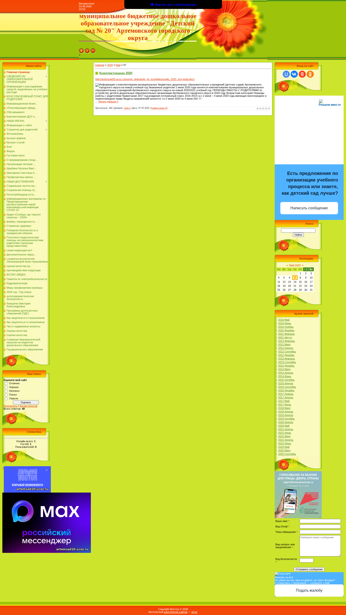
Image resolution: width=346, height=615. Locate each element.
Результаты (10, 406)
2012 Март (284, 344)
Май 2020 (295, 265)
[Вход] (93, 49)
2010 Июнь (284, 323)
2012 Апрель (285, 348)
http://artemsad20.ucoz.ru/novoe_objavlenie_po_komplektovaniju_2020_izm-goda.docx (145, 79)
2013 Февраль (286, 358)
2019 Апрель (285, 415)
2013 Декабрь (286, 365)
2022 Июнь (284, 443)
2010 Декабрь (286, 330)
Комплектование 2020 (115, 73)
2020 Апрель (285, 422)
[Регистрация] (87, 49)
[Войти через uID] (286, 74)
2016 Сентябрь (287, 386)
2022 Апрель (285, 439)
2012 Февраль (286, 341)
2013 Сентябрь (287, 362)
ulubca (127, 108)
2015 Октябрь (286, 379)
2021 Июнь (284, 432)
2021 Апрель (285, 429)
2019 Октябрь (286, 418)
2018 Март (284, 408)
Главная (99, 65)
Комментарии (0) (159, 108)
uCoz (194, 612)
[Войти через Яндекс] (302, 74)
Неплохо (14, 390)
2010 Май (284, 319)
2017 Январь (286, 393)
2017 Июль (284, 404)
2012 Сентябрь (287, 351)
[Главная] (81, 49)
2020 (110, 65)
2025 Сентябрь (287, 454)
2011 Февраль (286, 333)
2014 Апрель (285, 372)
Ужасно (13, 398)
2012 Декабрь (286, 355)
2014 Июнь (284, 376)
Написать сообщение (309, 208)
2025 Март (284, 450)
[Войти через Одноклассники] (310, 74)
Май (118, 65)
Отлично (14, 383)
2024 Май (284, 446)
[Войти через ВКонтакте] (294, 74)
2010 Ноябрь (286, 326)
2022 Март (284, 436)
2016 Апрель (285, 383)
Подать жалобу (309, 590)
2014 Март (284, 369)
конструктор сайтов (175, 612)
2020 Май (284, 425)
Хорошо (14, 387)
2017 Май (284, 401)
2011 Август (285, 337)
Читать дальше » (108, 101)
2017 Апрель (285, 397)
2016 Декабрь (286, 390)
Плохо (13, 394)
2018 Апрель (285, 411)
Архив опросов (28, 406)
